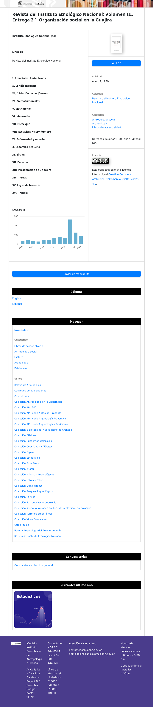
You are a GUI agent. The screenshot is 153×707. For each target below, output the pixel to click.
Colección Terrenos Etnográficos (33, 513)
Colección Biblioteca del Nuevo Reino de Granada (43, 429)
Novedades (21, 330)
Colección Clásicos (25, 435)
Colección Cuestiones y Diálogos (33, 446)
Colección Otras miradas (28, 485)
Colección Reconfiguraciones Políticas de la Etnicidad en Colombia (52, 508)
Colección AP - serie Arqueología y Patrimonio (41, 424)
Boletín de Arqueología (27, 384)
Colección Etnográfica (27, 457)
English (16, 298)
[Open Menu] (12, 3)
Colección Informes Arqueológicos (34, 474)
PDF (118, 63)
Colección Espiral (24, 452)
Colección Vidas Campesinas (31, 519)
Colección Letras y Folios (28, 480)
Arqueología (99, 123)
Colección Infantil (24, 468)
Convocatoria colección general (33, 565)
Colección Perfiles (24, 496)
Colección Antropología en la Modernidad (38, 401)
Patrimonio (20, 368)
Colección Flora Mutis (27, 463)
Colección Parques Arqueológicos (34, 491)
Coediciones (21, 396)
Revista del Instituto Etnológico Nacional (37, 535)
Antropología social (103, 119)
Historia (18, 356)
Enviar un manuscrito (76, 273)
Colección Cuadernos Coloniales (33, 440)
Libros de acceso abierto (107, 127)
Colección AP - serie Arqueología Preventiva (40, 418)
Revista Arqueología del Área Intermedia (37, 530)
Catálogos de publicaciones (30, 390)
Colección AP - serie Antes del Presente (37, 412)
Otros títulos (21, 524)
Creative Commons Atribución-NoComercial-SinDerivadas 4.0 (115, 179)
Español (17, 303)
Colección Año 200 (25, 407)
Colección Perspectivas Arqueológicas (36, 502)
